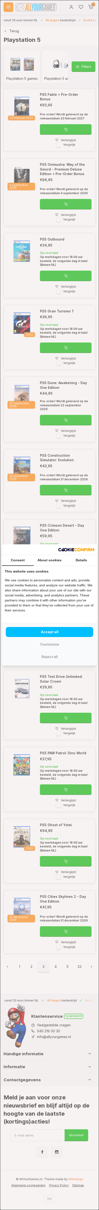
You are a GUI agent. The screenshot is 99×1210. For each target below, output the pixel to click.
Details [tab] (81, 560)
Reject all (50, 657)
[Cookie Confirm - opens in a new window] (76, 549)
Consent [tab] (18, 560)
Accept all (49, 632)
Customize (49, 644)
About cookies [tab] (49, 560)
